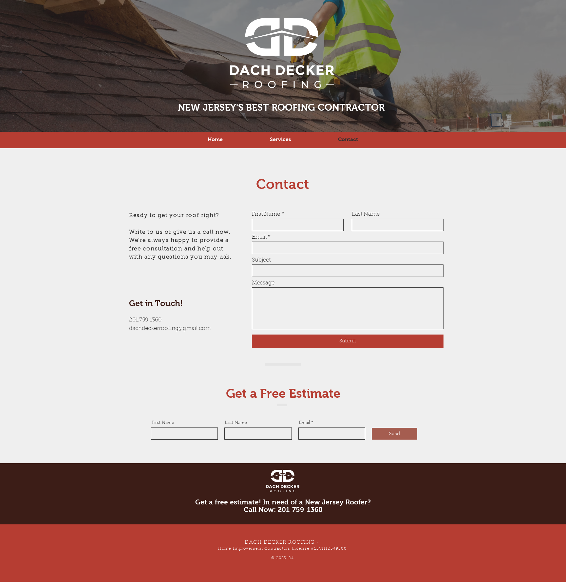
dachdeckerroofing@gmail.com (170, 328)
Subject (261, 260)
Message (263, 283)
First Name (266, 214)
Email (259, 237)
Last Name (366, 214)
